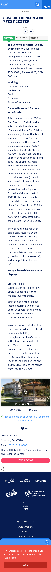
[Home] (4, 4)
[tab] (9, 38)
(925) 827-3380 (18, 445)
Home (26, 11)
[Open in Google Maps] (25, 418)
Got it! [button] (25, 565)
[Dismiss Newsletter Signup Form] (47, 542)
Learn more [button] (10, 558)
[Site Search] (37, 4)
